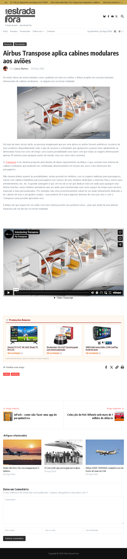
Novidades (20, 44)
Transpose (10, 162)
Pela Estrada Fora (20, 15)
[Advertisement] (63, 16)
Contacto (51, 31)
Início (5, 31)
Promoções (25, 31)
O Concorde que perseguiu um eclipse (62, 467)
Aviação (8, 44)
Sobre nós (37, 31)
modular (15, 374)
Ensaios (14, 31)
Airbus (6, 374)
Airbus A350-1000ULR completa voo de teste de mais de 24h (105, 469)
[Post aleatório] (115, 31)
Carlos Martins (21, 68)
